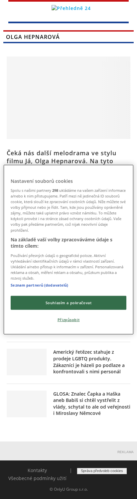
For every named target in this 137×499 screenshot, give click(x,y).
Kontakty (37, 470)
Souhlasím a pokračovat (69, 302)
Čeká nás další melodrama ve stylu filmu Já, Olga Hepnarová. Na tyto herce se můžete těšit (61, 161)
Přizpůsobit (68, 319)
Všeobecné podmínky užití (37, 478)
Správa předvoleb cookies (102, 471)
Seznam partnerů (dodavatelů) (39, 285)
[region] (68, 249)
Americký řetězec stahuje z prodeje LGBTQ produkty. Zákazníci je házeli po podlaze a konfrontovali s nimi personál (89, 362)
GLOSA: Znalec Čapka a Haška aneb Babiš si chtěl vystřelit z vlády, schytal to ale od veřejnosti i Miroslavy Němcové (91, 404)
